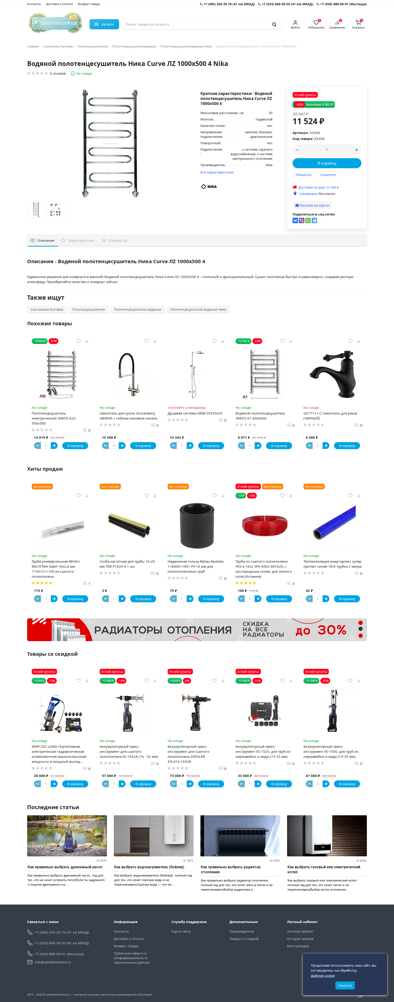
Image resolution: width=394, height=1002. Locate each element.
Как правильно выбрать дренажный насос (65, 867)
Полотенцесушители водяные (134, 46)
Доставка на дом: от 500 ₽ (318, 187)
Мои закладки (298, 946)
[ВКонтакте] (295, 220)
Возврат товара (89, 4)
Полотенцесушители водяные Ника (186, 46)
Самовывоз (308, 193)
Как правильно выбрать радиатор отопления (231, 869)
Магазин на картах (314, 205)
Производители (241, 931)
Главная (33, 46)
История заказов (300, 938)
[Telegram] (314, 220)
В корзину (327, 163)
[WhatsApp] (308, 220)
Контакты (34, 4)
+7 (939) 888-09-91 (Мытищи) (343, 4)
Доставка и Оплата (59, 4)
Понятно (345, 985)
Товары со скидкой (244, 938)
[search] (274, 24)
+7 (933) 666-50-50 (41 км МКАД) (287, 4)
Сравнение (328, 175)
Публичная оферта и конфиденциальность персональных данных (132, 958)
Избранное (303, 175)
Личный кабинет (300, 931)
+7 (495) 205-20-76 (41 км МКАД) (228, 4)
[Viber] (301, 220)
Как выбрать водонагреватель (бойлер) (149, 867)
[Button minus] (37, 445)
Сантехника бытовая (58, 46)
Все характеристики (217, 172)
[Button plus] (54, 445)
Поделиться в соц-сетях (314, 214)
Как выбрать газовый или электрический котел (324, 869)
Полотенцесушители (93, 46)
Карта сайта (181, 931)
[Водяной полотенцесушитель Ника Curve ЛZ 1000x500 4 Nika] (36, 211)
